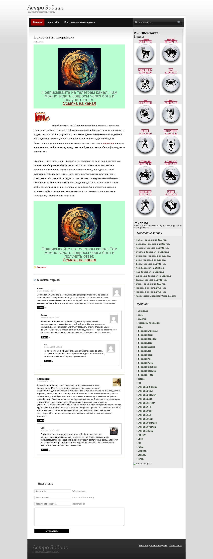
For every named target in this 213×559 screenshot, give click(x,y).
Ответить (42, 307)
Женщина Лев (144, 351)
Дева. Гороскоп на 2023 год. (151, 264)
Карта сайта (53, 22)
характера (108, 143)
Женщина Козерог (146, 347)
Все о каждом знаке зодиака (79, 22)
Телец (140, 459)
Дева (140, 327)
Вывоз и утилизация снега (145, 226)
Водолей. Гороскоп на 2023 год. (153, 244)
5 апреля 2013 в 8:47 (46, 381)
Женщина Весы (145, 335)
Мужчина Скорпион (147, 423)
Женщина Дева (145, 343)
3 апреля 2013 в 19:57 (46, 291)
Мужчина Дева (145, 399)
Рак (139, 443)
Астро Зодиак (45, 7)
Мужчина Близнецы (147, 387)
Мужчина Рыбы (145, 419)
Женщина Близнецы (148, 331)
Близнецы (143, 311)
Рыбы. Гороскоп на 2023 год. (151, 240)
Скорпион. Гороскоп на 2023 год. (153, 256)
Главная (37, 22)
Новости (142, 435)
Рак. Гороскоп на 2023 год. (150, 272)
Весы (140, 315)
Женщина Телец (145, 375)
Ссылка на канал (79, 103)
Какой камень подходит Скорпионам (156, 296)
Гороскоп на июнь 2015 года (151, 292)
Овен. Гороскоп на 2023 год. (151, 284)
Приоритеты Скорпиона (54, 37)
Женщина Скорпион (147, 367)
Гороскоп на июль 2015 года (151, 288)
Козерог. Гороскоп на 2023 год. (152, 248)
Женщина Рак (144, 359)
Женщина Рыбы (145, 363)
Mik (42, 428)
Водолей (142, 319)
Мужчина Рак (144, 415)
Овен (140, 439)
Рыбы (140, 447)
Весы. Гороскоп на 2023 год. (151, 260)
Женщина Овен (145, 355)
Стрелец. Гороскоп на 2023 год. (152, 252)
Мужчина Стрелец (147, 427)
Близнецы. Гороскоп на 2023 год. (153, 276)
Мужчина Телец (145, 431)
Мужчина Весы (145, 391)
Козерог (141, 379)
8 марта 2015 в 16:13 (53, 347)
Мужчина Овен (145, 411)
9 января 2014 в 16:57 (50, 317)
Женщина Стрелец (147, 371)
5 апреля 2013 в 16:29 (50, 430)
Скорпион (142, 451)
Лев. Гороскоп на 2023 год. (150, 268)
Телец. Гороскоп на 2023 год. (151, 280)
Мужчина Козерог (146, 403)
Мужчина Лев (144, 407)
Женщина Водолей (147, 339)
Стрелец (142, 455)
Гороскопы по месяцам (149, 323)
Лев (139, 383)
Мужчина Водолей (147, 395)
